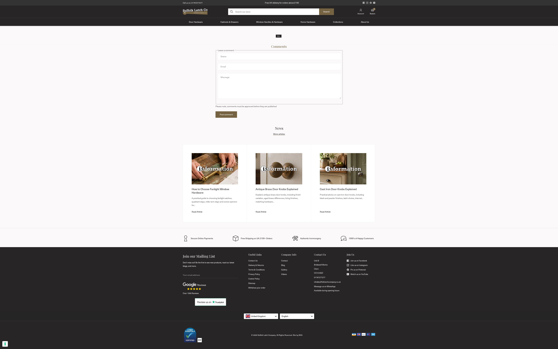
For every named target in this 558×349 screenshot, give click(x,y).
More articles (279, 134)
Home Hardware (308, 22)
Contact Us (252, 260)
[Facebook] (364, 3)
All (278, 36)
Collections (338, 22)
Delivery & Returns (256, 265)
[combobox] (261, 316)
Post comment (226, 114)
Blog (283, 265)
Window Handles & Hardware (269, 22)
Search (326, 11)
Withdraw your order (256, 287)
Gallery (284, 269)
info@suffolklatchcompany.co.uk (327, 282)
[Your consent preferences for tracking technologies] (5, 344)
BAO (300, 335)
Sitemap (251, 283)
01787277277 (197, 3)
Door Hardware (196, 22)
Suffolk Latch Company (267, 335)
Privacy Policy (254, 274)
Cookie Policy (254, 278)
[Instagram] (367, 3)
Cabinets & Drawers (229, 22)
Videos (284, 274)
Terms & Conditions (256, 269)
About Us (365, 22)
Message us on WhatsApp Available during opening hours (326, 288)
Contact (284, 260)
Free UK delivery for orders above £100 (282, 2)
